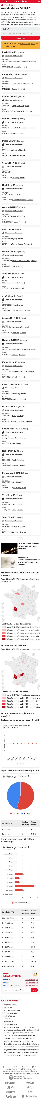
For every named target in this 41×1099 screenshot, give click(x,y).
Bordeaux (14, 222)
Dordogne (22, 67)
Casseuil (14, 283)
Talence (15, 216)
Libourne (15, 150)
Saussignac (16, 327)
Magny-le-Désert (18, 106)
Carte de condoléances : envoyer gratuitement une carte (28, 546)
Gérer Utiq (35, 1071)
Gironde (33, 61)
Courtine (16, 488)
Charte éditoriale (27, 1067)
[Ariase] (11, 1096)
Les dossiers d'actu (11, 986)
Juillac (14, 416)
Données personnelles (9, 1071)
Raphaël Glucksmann (11, 1010)
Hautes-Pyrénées (24, 244)
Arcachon (14, 399)
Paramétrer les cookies (24, 1071)
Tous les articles (17, 1069)
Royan (14, 311)
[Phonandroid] (30, 1096)
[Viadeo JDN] (30, 1092)
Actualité (8, 980)
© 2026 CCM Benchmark (31, 1073)
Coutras (14, 89)
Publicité (35, 1067)
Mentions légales (7, 1073)
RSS (24, 1069)
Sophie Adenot (9, 1016)
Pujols (13, 239)
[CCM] (30, 1083)
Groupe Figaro (18, 1073)
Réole (15, 377)
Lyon (13, 443)
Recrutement (31, 1069)
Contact (8, 1069)
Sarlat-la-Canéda (18, 421)
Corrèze (28, 111)
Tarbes (14, 244)
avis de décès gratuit (27, 44)
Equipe (18, 1067)
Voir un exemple (31, 980)
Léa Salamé (7, 1008)
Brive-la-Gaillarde (18, 111)
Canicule (6, 1019)
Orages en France (10, 1005)
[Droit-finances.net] (30, 1087)
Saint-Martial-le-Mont (20, 128)
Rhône (18, 443)
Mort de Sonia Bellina (11, 1013)
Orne (27, 106)
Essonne (30, 200)
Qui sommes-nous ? (9, 1067)
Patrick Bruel (8, 1022)
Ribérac (15, 67)
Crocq (14, 504)
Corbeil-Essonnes (19, 200)
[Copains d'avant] (11, 1092)
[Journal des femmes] (11, 1083)
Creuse (31, 128)
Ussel (14, 133)
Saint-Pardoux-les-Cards (21, 261)
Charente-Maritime (24, 311)
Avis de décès (10, 5)
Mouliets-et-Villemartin (20, 61)
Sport (7, 983)
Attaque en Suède (10, 1024)
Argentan (14, 194)
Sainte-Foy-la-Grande (19, 371)
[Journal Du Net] (11, 1087)
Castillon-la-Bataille (19, 84)
